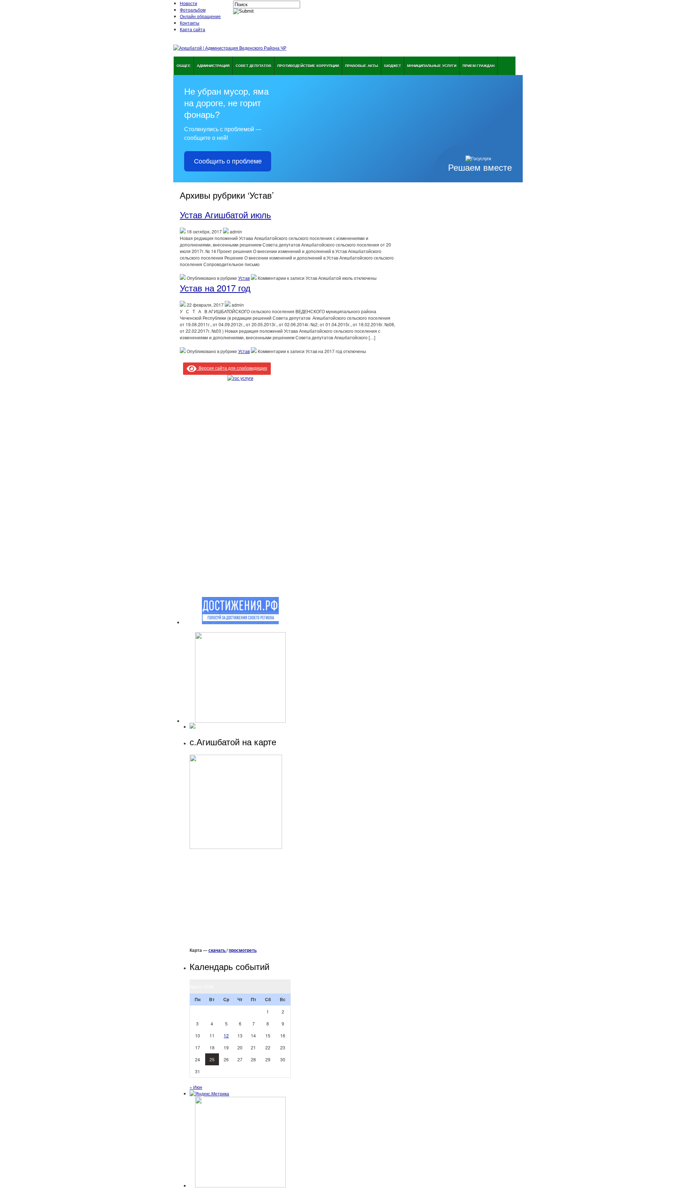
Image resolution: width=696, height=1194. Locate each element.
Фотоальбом (193, 10)
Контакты (189, 23)
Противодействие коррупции (308, 65)
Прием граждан (478, 65)
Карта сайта (192, 29)
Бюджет (392, 65)
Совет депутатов (253, 65)
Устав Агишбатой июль (225, 214)
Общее (184, 65)
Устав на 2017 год (215, 287)
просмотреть (243, 950)
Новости (188, 3)
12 (226, 1035)
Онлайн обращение (200, 16)
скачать (217, 950)
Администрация (213, 65)
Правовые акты (361, 65)
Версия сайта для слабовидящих (231, 368)
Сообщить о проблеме (228, 161)
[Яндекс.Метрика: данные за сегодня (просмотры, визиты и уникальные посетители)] (209, 1093)
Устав (244, 278)
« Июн (196, 1087)
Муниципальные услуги (431, 65)
